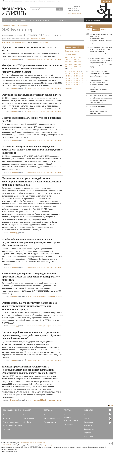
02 (69, 71)
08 (66, 74)
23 (69, 78)
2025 (66, 68)
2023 (75, 66)
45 (71, 85)
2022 (70, 66)
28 (82, 78)
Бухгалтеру (25, 20)
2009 (66, 59)
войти (88, 20)
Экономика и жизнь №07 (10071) (12, 35)
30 (69, 80)
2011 (75, 59)
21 (82, 76)
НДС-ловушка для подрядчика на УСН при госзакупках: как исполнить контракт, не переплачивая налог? (101, 50)
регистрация (95, 20)
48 (79, 85)
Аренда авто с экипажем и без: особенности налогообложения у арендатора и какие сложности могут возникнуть (101, 38)
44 (69, 85)
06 (79, 71)
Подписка (61, 20)
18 (74, 76)
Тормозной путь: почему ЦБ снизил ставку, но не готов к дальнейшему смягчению (100, 74)
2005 (66, 57)
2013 (66, 62)
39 (74, 83)
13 (79, 74)
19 (77, 76)
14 (82, 74)
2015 (75, 62)
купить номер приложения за (16, 38)
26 (77, 78)
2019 (75, 64)
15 (66, 76)
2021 (66, 66)
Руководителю (10, 20)
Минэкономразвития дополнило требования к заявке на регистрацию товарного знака (99, 110)
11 (74, 74)
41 (79, 83)
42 (82, 83)
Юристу (37, 20)
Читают (91, 26)
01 (66, 71)
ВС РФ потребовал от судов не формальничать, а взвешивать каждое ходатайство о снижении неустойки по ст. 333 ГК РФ (101, 62)
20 (79, 76)
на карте (45, 445)
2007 (75, 57)
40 (77, 83)
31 (71, 80)
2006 (70, 57)
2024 (79, 66)
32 (74, 80)
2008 (79, 57)
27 (79, 78)
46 (74, 85)
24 (71, 78)
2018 (70, 64)
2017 (66, 64)
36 (66, 83)
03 (71, 71)
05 (77, 71)
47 (77, 85)
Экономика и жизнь (19, 42)
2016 (79, 62)
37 (69, 83)
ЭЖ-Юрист (44, 42)
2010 (70, 59)
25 (74, 78)
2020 (79, 64)
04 (74, 71)
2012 (79, 59)
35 (82, 80)
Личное (47, 20)
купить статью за (36, 59)
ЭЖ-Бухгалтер (18, 29)
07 (82, 71)
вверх (111, 405)
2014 (70, 62)
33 (77, 80)
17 (71, 76)
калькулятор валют (74, 13)
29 (66, 80)
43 (66, 85)
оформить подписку (38, 38)
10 (71, 74)
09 (69, 74)
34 (79, 80)
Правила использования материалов (32, 443)
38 (71, 83)
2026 (70, 68)
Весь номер (6, 42)
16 (69, 76)
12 (77, 74)
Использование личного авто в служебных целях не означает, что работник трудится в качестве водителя (101, 99)
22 (66, 78)
